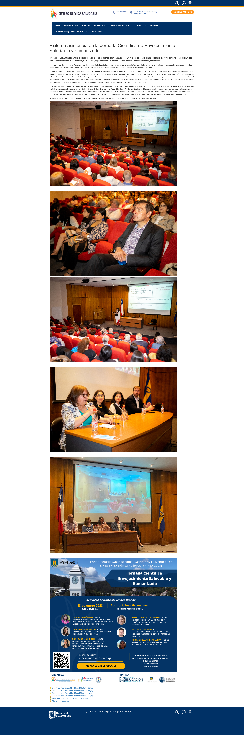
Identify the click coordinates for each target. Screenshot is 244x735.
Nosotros (86, 25)
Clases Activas (139, 25)
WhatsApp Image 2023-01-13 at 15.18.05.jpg (70, 698)
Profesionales (100, 25)
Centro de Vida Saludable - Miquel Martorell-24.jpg (72, 693)
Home (57, 25)
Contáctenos (97, 31)
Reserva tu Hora (71, 25)
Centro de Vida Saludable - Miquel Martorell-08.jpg (72, 688)
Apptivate (153, 25)
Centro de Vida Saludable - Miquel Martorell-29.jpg (72, 695)
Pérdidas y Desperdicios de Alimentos (71, 31)
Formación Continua (118, 25)
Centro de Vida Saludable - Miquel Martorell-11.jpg (72, 690)
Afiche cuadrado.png (60, 701)
